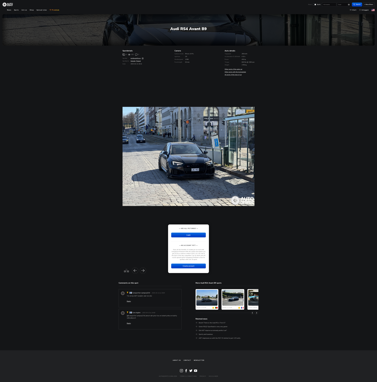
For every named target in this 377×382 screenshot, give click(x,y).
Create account (188, 266)
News (310, 4)
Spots (319, 4)
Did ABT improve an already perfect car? (213, 330)
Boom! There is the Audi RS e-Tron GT (212, 323)
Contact (187, 360)
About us (177, 360)
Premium (55, 10)
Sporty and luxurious (206, 334)
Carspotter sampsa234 (141, 293)
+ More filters (368, 4)
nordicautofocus (136, 58)
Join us (24, 10)
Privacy (203, 376)
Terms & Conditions (188, 376)
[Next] (256, 313)
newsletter (199, 360)
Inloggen (365, 10)
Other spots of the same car (233, 69)
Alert (354, 10)
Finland (138, 61)
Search (358, 4)
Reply (129, 301)
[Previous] (252, 313)
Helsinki (133, 61)
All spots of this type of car (233, 75)
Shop (32, 10)
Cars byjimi (136, 313)
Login (188, 235)
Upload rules (42, 10)
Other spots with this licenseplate (235, 72)
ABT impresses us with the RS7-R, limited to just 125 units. (220, 338)
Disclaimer (213, 376)
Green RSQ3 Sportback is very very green (213, 327)
